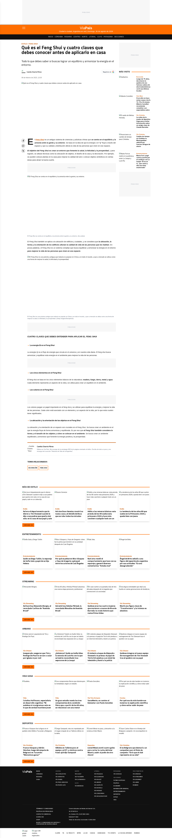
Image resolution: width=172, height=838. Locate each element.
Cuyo (99, 37)
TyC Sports (112, 833)
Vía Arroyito (60, 776)
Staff (38, 819)
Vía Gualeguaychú (100, 796)
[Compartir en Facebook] (23, 140)
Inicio (50, 37)
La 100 (85, 833)
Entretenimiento (119, 791)
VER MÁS (27, 525)
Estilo (24, 44)
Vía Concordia (99, 793)
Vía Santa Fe (98, 785)
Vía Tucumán (79, 776)
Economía (116, 786)
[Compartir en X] (23, 151)
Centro (76, 37)
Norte (84, 37)
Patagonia (108, 37)
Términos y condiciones (44, 808)
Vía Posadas (98, 774)
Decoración (32, 468)
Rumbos (135, 785)
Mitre (79, 833)
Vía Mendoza (79, 786)
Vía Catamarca (80, 779)
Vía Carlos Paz (61, 774)
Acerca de (40, 817)
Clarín (57, 833)
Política (116, 783)
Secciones (119, 37)
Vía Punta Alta (61, 785)
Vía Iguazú (97, 779)
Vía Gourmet (137, 779)
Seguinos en (107, 72)
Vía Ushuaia (117, 774)
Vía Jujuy (78, 774)
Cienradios (101, 833)
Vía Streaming (138, 776)
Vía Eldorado (99, 776)
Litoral (92, 37)
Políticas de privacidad (44, 811)
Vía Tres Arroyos (62, 782)
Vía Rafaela (98, 788)
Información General (121, 788)
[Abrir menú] (40, 27)
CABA (38, 779)
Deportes (116, 794)
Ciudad (92, 833)
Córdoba (59, 37)
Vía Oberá (97, 782)
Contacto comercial (43, 814)
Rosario (68, 37)
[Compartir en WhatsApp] (23, 145)
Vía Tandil (59, 779)
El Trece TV (71, 833)
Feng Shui (33, 44)
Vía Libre (136, 782)
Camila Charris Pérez (34, 72)
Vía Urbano (137, 774)
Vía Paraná (98, 790)
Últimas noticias (119, 780)
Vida (114, 799)
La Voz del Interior (125, 833)
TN (63, 833)
